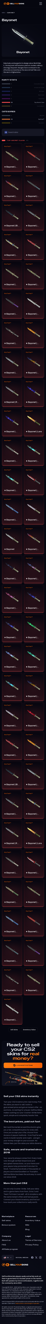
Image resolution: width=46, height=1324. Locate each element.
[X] (36, 1257)
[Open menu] (40, 3)
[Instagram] (40, 1257)
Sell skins (14, 1030)
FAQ (4, 1245)
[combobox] (8, 1257)
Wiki (3, 12)
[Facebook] (32, 1257)
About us (6, 1240)
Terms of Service (33, 1240)
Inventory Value (29, 1030)
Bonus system (8, 1225)
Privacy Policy (32, 1245)
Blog (27, 1229)
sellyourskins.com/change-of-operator (27, 1303)
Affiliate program (10, 1249)
